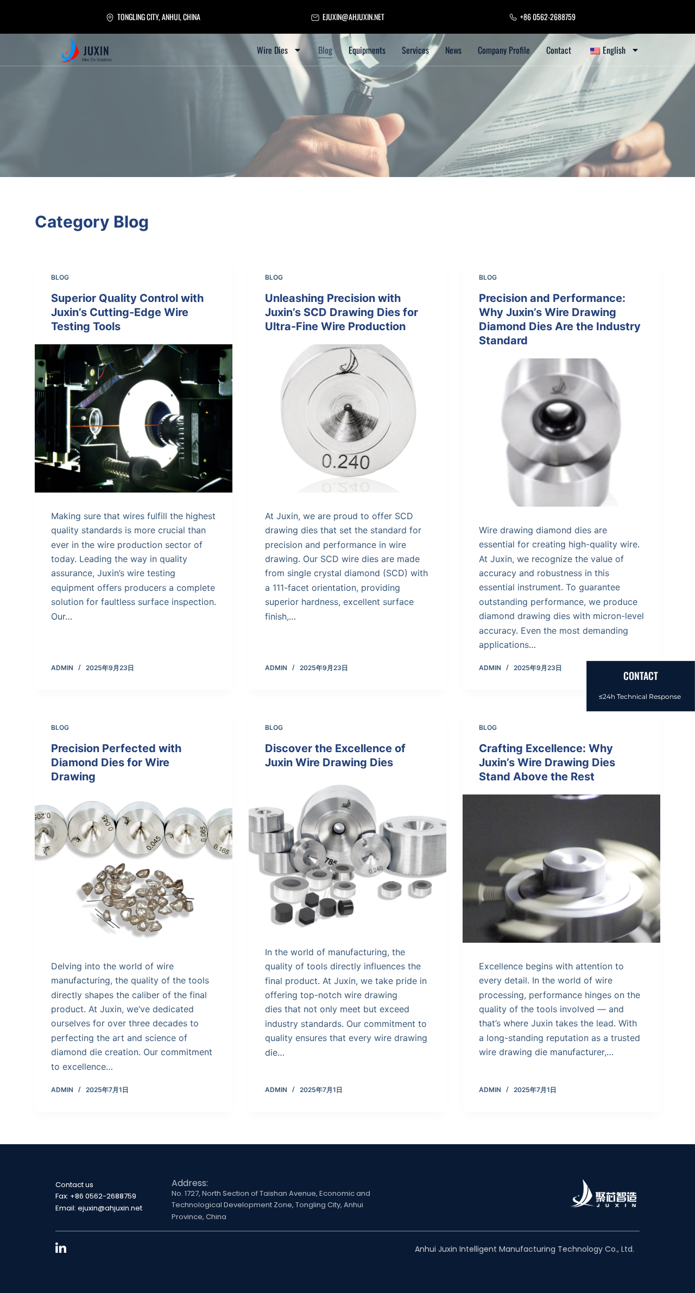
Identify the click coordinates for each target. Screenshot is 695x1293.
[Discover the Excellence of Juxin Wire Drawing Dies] (347, 854)
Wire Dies (272, 49)
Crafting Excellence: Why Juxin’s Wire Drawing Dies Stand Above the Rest (547, 762)
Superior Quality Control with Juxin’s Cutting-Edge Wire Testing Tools (127, 312)
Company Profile (504, 49)
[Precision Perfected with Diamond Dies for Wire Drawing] (133, 868)
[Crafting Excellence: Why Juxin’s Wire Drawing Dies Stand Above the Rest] (561, 868)
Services (415, 49)
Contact (558, 49)
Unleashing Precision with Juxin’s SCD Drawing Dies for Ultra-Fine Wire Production (341, 312)
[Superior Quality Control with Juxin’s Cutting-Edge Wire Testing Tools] (133, 418)
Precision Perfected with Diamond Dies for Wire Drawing (116, 762)
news (453, 49)
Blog (325, 49)
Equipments (367, 49)
